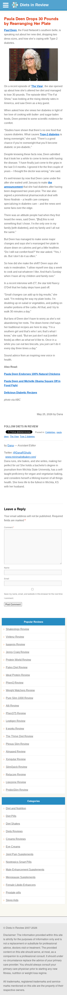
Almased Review (16, 751)
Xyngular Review (16, 759)
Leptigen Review (15, 721)
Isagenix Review (15, 644)
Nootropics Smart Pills (19, 862)
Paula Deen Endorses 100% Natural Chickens (32, 374)
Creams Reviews (16, 839)
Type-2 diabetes (49, 134)
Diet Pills (11, 816)
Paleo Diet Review (16, 667)
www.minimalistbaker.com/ (20, 456)
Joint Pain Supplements (19, 854)
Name (6, 567)
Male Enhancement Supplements (25, 869)
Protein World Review (18, 659)
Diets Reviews (14, 831)
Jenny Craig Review (17, 652)
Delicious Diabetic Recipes (20, 392)
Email (6, 578)
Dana (10, 445)
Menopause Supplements (20, 877)
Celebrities (50, 432)
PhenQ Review (14, 682)
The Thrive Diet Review (19, 736)
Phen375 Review (16, 713)
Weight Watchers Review (20, 690)
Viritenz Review (15, 636)
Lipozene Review (16, 782)
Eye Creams (13, 846)
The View (37, 86)
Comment (9, 527)
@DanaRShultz (22, 452)
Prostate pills (13, 892)
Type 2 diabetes (27, 436)
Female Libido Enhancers (21, 884)
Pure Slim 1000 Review (19, 698)
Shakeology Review (17, 629)
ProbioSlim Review (17, 789)
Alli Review (12, 705)
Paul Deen (10, 30)
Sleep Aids (12, 900)
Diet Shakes (13, 823)
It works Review (15, 728)
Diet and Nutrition (16, 808)
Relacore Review (16, 774)
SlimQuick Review (16, 766)
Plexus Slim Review (17, 744)
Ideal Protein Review (18, 675)
